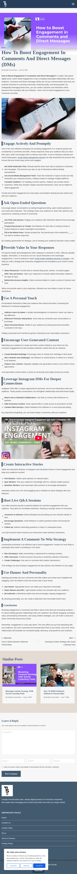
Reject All (26, 865)
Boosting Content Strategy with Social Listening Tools (60, 641)
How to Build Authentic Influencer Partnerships (15, 641)
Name (6, 761)
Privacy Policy (7, 844)
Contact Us (6, 823)
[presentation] (19, 675)
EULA (4, 833)
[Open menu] (73, 4)
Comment (7, 732)
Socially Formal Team (10, 70)
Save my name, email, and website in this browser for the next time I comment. (31, 767)
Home (4, 818)
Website (57, 761)
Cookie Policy (7, 828)
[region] (26, 859)
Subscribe (38, 870)
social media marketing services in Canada (52, 259)
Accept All (39, 865)
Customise (13, 865)
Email (31, 761)
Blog (4, 47)
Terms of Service (8, 838)
